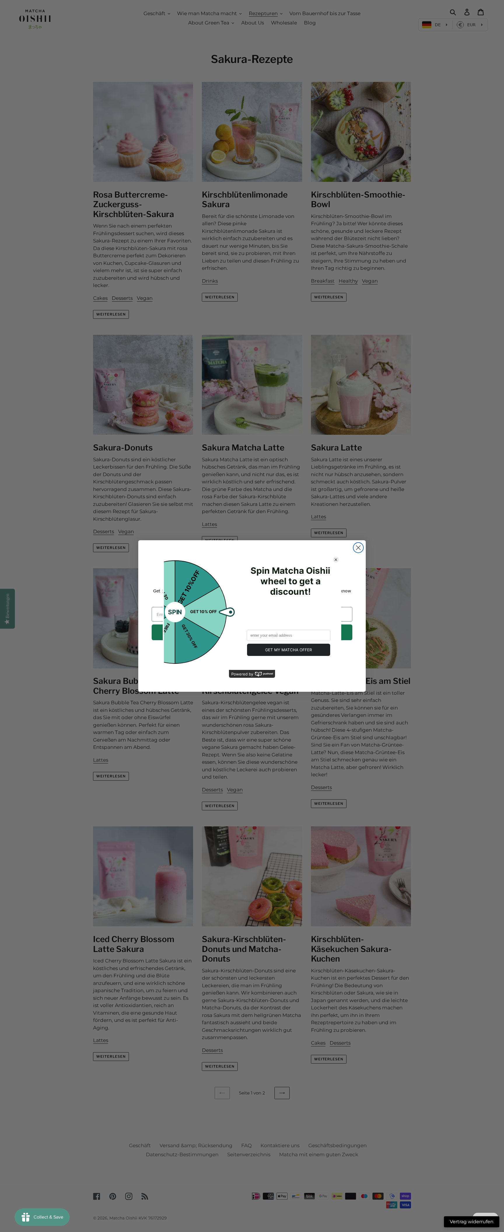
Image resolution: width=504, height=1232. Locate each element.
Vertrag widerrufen (472, 1221)
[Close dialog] (358, 548)
